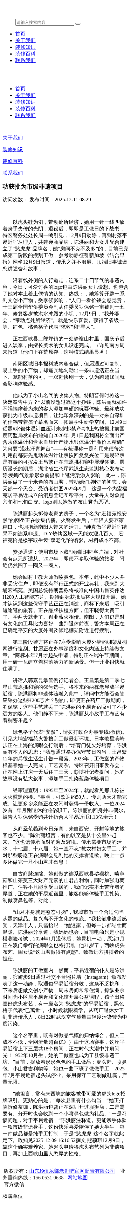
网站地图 (77, 1177)
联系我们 (25, 60)
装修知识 (25, 47)
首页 (20, 33)
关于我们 (25, 40)
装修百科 (25, 53)
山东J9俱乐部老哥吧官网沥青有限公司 (72, 1171)
